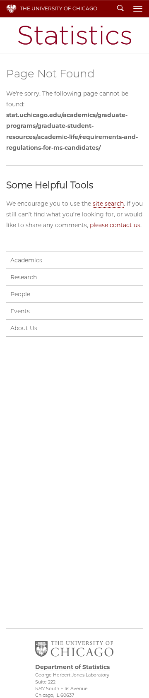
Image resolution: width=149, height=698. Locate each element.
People (20, 294)
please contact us (115, 225)
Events (20, 311)
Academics (26, 260)
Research (23, 277)
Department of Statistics (74, 35)
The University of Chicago (58, 8)
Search (120, 8)
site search (108, 203)
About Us (23, 328)
